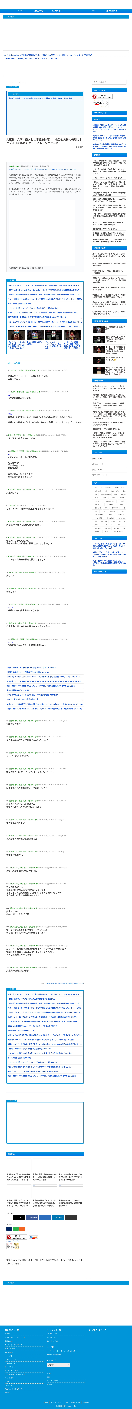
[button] (71, 1217)
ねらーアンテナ (10, 1367)
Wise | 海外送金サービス (55, 1354)
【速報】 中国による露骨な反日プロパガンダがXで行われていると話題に (31, 58)
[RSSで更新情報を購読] (22, 1229)
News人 (7, 1392)
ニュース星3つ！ (10, 1378)
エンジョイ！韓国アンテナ (13, 1345)
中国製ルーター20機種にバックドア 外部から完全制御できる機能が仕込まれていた (109, 296)
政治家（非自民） (13, 87)
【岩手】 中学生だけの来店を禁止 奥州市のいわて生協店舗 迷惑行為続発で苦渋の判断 (40, 98)
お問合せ (49, 1384)
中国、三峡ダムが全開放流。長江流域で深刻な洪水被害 (109, 264)
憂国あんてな (9, 1341)
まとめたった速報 (52, 1341)
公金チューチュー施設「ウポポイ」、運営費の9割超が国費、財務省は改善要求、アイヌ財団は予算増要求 (109, 304)
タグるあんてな (52, 1337)
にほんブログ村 (12, 1241)
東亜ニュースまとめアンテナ (14, 1389)
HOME (49, 1373)
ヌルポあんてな (52, 1334)
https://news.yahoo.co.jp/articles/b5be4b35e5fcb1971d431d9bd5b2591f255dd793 (42, 169)
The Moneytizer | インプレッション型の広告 (61, 1351)
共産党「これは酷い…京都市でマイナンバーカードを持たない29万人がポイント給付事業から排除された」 (109, 280)
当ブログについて (52, 1380)
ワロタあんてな (10, 1363)
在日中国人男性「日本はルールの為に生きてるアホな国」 (109, 288)
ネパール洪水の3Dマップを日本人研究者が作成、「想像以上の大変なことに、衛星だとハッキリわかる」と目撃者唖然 (48, 55)
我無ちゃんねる (10, 1348)
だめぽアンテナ (10, 1385)
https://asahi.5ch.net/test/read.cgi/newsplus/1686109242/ (65, 983)
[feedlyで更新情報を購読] (16, 1229)
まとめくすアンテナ (11, 1370)
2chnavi (7, 1334)
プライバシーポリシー (72, 1402)
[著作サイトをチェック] (9, 1229)
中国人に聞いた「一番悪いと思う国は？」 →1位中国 (109, 272)
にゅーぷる (8, 1356)
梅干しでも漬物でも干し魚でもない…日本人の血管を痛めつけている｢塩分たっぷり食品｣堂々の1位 (109, 256)
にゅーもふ (8, 1381)
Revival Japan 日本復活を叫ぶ (15, 1374)
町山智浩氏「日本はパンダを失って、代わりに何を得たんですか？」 (109, 313)
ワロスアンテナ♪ (10, 1359)
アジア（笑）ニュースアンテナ (15, 1337)
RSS (48, 1377)
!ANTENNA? (9, 1352)
